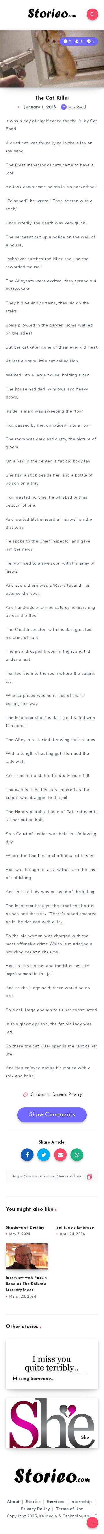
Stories (33, 1501)
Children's (40, 1095)
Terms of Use (69, 1509)
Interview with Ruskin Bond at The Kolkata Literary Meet (26, 1284)
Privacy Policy (35, 1509)
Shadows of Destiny (25, 1228)
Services (55, 1501)
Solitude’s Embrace (75, 1228)
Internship (81, 1501)
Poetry (75, 1095)
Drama (59, 1095)
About (13, 1501)
